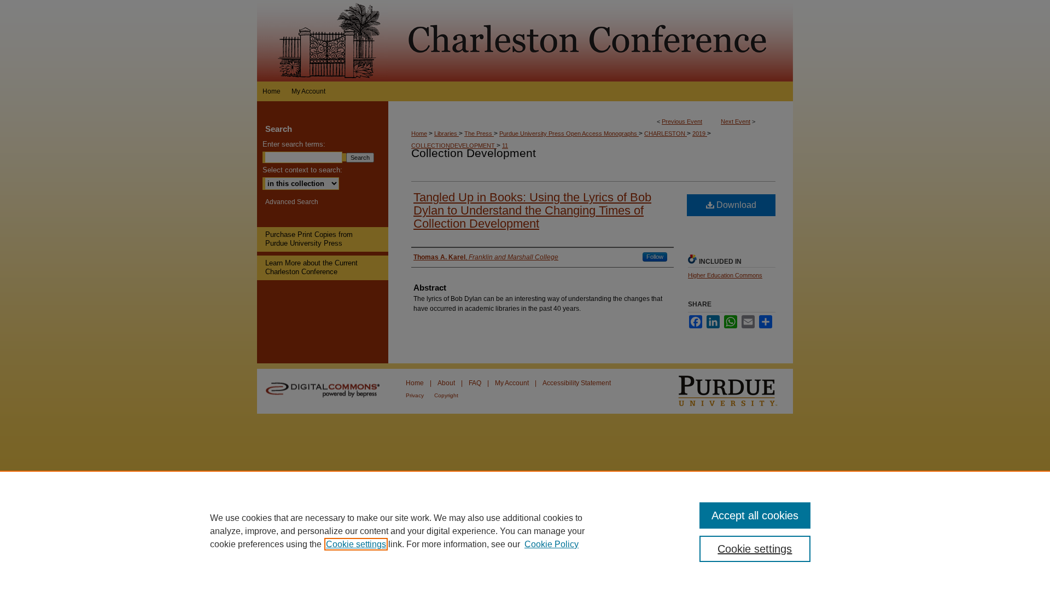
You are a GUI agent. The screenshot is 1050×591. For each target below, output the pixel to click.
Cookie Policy (551, 544)
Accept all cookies (754, 515)
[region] (525, 531)
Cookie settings (356, 544)
